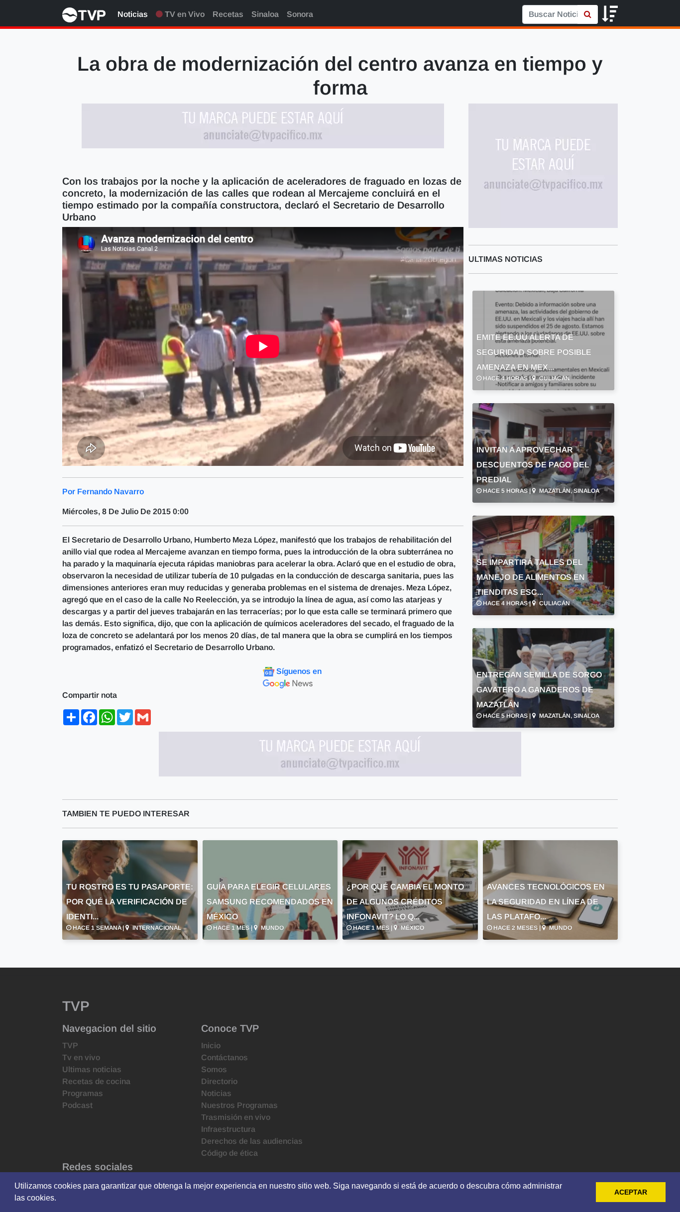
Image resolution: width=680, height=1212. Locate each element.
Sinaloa (265, 14)
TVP (70, 1045)
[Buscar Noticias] (587, 14)
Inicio (211, 1045)
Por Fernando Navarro (103, 491)
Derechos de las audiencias (252, 1141)
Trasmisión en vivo (235, 1117)
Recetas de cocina (96, 1081)
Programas (82, 1093)
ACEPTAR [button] (630, 1192)
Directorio (219, 1081)
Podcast (77, 1105)
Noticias (132, 14)
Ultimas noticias (91, 1069)
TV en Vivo (184, 14)
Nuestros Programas (239, 1105)
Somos (214, 1069)
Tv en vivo (81, 1057)
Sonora (300, 14)
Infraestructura (228, 1129)
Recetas (228, 14)
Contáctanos (224, 1057)
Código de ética (229, 1153)
